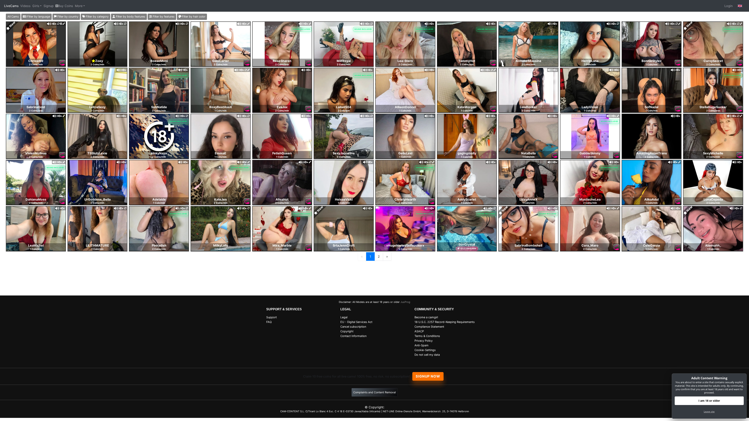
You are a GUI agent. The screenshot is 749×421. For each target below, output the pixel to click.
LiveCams (11, 6)
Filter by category (97, 16)
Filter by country (67, 16)
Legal (343, 317)
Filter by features (163, 16)
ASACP (419, 331)
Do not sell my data (427, 354)
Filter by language (38, 16)
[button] (740, 6)
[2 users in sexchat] (36, 44)
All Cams (13, 16)
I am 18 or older (709, 400)
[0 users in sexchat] (97, 44)
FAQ (269, 322)
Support (271, 317)
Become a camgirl (426, 317)
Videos (25, 6)
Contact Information (353, 336)
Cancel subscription (353, 326)
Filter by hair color (193, 16)
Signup (48, 6)
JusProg (405, 302)
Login (728, 6)
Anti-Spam (421, 345)
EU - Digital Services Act (356, 322)
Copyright (346, 331)
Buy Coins (65, 6)
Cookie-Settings (425, 350)
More (79, 6)
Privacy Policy (423, 340)
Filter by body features (130, 16)
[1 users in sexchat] (159, 44)
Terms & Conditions (427, 336)
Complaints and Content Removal (374, 392)
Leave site (709, 411)
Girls (35, 6)
